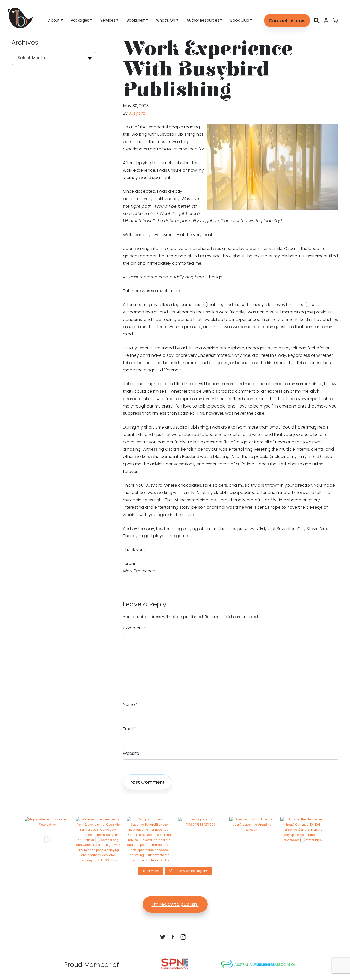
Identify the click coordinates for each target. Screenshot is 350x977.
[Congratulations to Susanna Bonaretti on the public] (149, 839)
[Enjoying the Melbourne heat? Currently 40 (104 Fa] (302, 839)
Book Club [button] (239, 20)
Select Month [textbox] (31, 58)
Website (131, 753)
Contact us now (287, 20)
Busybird (137, 113)
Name (130, 704)
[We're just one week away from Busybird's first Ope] (98, 839)
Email (129, 729)
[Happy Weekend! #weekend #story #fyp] (47, 839)
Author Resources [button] (203, 20)
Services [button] (108, 20)
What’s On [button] (165, 20)
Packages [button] (80, 20)
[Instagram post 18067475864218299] (200, 839)
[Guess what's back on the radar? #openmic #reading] (251, 839)
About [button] (54, 20)
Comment (134, 628)
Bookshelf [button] (136, 20)
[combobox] (53, 58)
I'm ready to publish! (175, 904)
